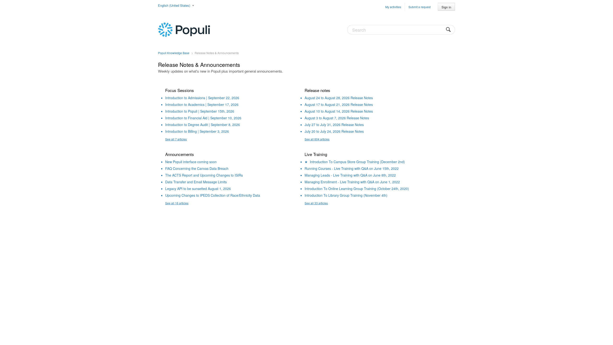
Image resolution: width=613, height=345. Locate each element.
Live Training (316, 154)
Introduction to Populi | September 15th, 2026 (199, 111)
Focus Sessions (179, 90)
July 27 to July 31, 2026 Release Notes (334, 124)
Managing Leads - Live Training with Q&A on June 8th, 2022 (350, 175)
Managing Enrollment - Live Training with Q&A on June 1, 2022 (352, 181)
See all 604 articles (317, 139)
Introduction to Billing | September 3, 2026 (197, 131)
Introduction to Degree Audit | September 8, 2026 (202, 124)
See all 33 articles (316, 203)
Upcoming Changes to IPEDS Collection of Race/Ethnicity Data (212, 195)
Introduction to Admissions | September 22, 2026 (202, 97)
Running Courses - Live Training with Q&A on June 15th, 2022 (352, 168)
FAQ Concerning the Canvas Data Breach (196, 168)
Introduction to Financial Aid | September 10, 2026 (203, 117)
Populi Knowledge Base (173, 53)
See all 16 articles (176, 203)
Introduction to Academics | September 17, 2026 (201, 104)
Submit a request (420, 7)
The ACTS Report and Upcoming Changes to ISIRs (204, 175)
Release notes (317, 90)
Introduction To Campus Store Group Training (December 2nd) (357, 161)
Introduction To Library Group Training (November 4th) (346, 195)
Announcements (179, 154)
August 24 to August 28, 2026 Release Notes (339, 97)
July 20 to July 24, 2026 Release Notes (334, 131)
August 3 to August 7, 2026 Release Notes (337, 117)
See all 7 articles (176, 139)
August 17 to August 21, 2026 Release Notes (339, 104)
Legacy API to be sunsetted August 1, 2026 (198, 188)
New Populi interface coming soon (191, 161)
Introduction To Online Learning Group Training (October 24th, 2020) (357, 188)
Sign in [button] (446, 7)
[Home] (184, 29)
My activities (393, 7)
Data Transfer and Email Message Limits (196, 181)
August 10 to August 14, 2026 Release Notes (339, 111)
